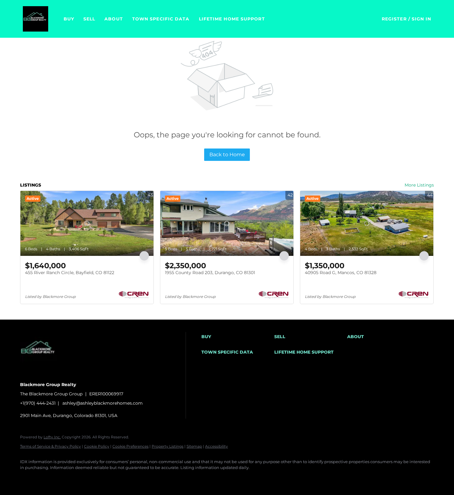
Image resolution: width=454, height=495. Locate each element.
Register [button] (394, 19)
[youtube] (99, 478)
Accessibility (216, 446)
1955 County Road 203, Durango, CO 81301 (210, 272)
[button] (35, 19)
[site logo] (43, 373)
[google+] (117, 478)
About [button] (113, 19)
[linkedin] (45, 478)
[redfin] (135, 478)
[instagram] (81, 478)
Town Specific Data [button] (161, 19)
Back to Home (227, 154)
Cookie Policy (96, 446)
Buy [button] (69, 19)
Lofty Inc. (52, 437)
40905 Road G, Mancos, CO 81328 (340, 272)
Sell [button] (89, 19)
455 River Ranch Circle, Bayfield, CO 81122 (69, 272)
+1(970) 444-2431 (38, 403)
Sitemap (194, 446)
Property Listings (167, 446)
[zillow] (63, 478)
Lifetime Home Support (232, 19)
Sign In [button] (421, 19)
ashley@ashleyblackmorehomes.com (102, 403)
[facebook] (27, 478)
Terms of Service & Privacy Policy (50, 446)
